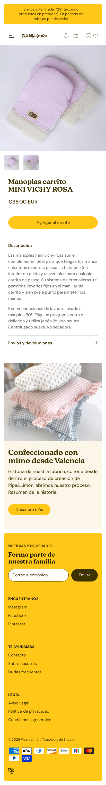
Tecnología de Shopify (58, 739)
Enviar (84, 575)
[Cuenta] (85, 35)
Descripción (20, 245)
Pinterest (16, 624)
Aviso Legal (18, 703)
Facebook (17, 615)
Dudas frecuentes (25, 672)
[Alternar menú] (11, 35)
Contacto (17, 655)
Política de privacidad (28, 711)
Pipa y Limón (30, 739)
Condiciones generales (29, 719)
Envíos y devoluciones (30, 343)
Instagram (17, 607)
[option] (53, 98)
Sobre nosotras (22, 663)
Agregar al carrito (53, 222)
